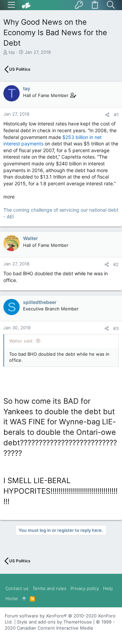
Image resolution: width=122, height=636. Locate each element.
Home (11, 598)
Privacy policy (84, 588)
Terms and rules (49, 588)
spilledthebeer (40, 302)
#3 (116, 328)
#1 (116, 114)
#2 (116, 264)
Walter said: (21, 341)
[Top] (24, 598)
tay (11, 52)
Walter (30, 238)
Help (108, 588)
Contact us (16, 588)
